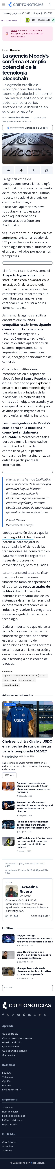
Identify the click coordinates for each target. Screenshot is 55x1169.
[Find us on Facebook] (3, 1015)
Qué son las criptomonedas (17, 1038)
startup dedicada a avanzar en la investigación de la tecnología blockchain (25, 284)
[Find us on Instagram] (13, 1015)
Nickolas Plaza (11, 756)
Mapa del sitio (9, 1124)
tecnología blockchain (17, 537)
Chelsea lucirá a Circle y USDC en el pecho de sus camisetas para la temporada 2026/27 (27, 746)
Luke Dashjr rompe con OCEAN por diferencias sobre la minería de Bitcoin (34, 955)
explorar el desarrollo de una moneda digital (26, 385)
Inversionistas (27, 680)
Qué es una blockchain (14, 1050)
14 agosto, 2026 (24, 851)
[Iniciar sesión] (50, 4)
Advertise (7, 1150)
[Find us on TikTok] (40, 1015)
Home (5, 50)
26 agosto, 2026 (25, 796)
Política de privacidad (13, 1115)
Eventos (6, 1085)
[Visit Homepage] (26, 5)
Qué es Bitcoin (10, 1033)
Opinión (6, 1081)
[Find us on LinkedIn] (29, 1015)
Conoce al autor (40, 916)
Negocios (15, 50)
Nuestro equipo (10, 1111)
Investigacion (11, 685)
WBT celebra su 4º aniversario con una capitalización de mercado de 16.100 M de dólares (34, 843)
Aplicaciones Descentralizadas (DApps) (25, 675)
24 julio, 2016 (40, 117)
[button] (27, 170)
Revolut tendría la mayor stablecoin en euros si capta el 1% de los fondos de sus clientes (35, 807)
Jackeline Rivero (18, 117)
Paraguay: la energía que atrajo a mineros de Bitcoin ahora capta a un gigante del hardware (33, 788)
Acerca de (7, 1107)
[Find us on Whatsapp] (45, 1015)
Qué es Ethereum (11, 1046)
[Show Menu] (3, 5)
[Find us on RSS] (35, 1015)
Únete (14, 30)
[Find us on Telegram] (24, 1015)
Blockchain (10, 680)
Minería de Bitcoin (11, 1042)
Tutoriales (7, 1077)
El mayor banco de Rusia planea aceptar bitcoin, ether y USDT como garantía (34, 971)
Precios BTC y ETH (11, 1089)
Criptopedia (8, 1055)
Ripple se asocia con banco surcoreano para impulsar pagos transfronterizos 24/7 (33, 824)
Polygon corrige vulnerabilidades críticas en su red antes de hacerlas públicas (35, 938)
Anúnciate (7, 1146)
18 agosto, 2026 (24, 832)
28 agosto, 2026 (27, 756)
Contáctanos (9, 1142)
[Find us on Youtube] (18, 1015)
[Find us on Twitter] (8, 1015)
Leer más (10, 774)
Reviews (6, 1072)
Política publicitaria (12, 1120)
